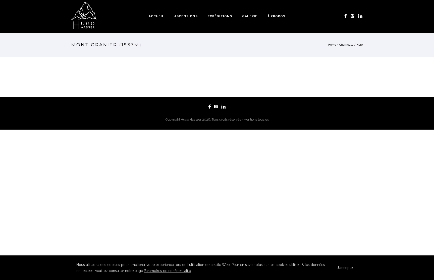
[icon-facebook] (346, 16)
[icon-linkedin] (360, 16)
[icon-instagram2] (353, 16)
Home (332, 44)
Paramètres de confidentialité (167, 271)
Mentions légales (256, 119)
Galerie (249, 16)
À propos (276, 16)
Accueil (156, 16)
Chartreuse (346, 44)
